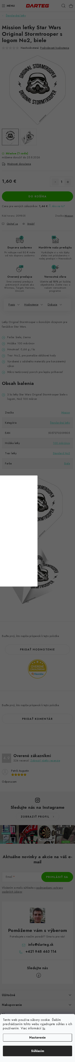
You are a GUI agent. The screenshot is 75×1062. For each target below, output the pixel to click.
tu (43, 1028)
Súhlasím (37, 1051)
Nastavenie (37, 1037)
